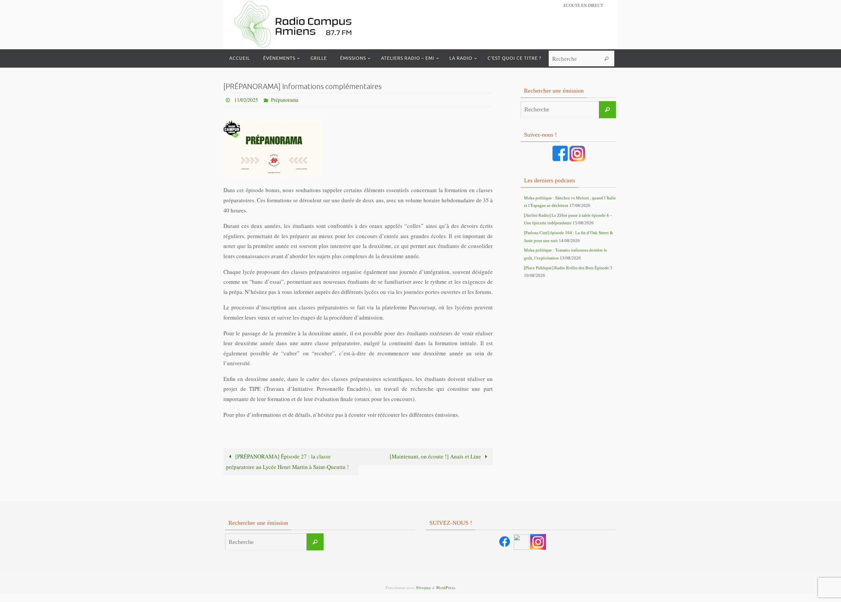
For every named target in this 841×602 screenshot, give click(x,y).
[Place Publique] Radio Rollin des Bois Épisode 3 (568, 267)
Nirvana (423, 588)
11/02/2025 (246, 99)
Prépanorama (284, 99)
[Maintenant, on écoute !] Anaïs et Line (436, 456)
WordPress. (446, 588)
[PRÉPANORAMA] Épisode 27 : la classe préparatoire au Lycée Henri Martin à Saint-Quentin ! (287, 462)
